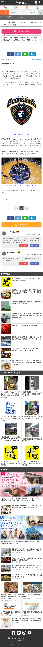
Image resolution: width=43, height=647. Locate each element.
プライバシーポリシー (29, 638)
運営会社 (10, 638)
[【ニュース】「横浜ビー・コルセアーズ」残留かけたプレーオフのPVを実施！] (32, 54)
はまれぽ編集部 (37, 59)
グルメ (23, 12)
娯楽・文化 (33, 12)
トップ (5, 12)
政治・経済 (14, 12)
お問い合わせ (21, 640)
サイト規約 (18, 638)
